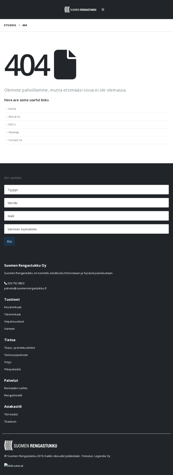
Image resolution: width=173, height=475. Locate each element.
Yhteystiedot (12, 369)
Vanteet (9, 329)
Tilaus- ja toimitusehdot (19, 348)
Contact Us (15, 140)
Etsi (9, 241)
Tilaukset (10, 421)
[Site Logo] (80, 9)
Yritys (7, 362)
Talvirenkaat (12, 314)
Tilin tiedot (11, 414)
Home (12, 109)
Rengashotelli (13, 395)
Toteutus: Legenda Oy (95, 456)
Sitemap (13, 132)
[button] (103, 9)
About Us (14, 116)
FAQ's (12, 124)
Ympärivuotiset (14, 321)
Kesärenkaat (12, 307)
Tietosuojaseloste (16, 355)
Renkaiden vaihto (15, 388)
